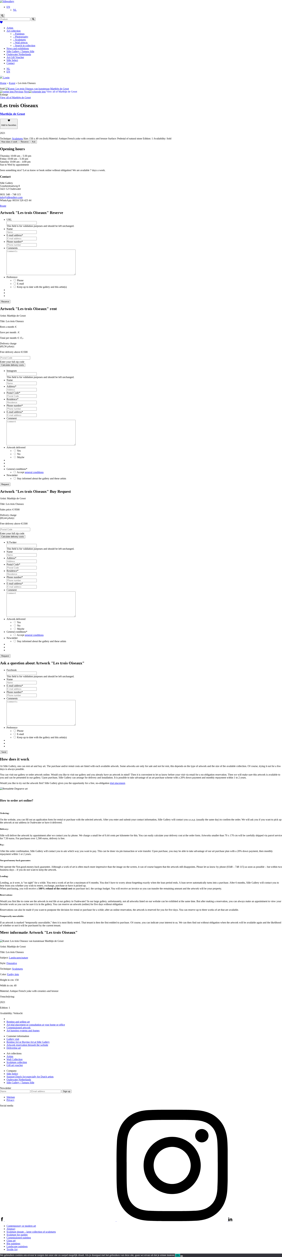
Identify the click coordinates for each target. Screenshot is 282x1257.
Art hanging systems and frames (23, 1030)
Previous (18, 91)
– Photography (20, 36)
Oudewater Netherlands (19, 54)
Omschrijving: (7, 996)
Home (3, 83)
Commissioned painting (19, 1237)
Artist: (3, 315)
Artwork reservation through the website (27, 1045)
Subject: (4, 957)
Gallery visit (13, 1039)
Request (5, 484)
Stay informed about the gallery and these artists (41, 478)
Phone (20, 280)
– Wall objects (20, 42)
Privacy (10, 1100)
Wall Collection (15, 1059)
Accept (30, 472)
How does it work (9, 142)
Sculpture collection (17, 1062)
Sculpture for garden (17, 1234)
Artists (10, 27)
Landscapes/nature (18, 957)
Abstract (11, 1228)
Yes (19, 450)
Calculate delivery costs (12, 365)
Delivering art (14, 1047)
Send (3, 752)
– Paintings (18, 33)
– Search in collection (24, 45)
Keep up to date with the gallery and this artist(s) (42, 287)
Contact (11, 63)
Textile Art (12, 1249)
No (18, 454)
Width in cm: (6, 985)
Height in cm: (7, 980)
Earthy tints (13, 974)
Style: (3, 963)
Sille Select (12, 60)
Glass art (11, 1240)
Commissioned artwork (19, 1027)
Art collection (14, 30)
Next (26, 91)
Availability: (6, 1013)
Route (3, 205)
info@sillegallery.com (11, 197)
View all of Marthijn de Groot (15, 97)
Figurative (12, 963)
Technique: (5, 968)
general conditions (34, 472)
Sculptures (17, 138)
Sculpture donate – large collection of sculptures (31, 1231)
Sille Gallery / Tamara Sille (20, 51)
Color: (3, 974)
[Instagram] (172, 1220)
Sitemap (11, 1097)
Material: (4, 991)
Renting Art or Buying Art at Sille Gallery (28, 1042)
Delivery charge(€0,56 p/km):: (8, 345)
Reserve (25, 142)
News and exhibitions (18, 48)
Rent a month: (7, 326)
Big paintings (13, 1243)
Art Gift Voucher (15, 57)
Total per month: (8, 338)
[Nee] (181, 1256)
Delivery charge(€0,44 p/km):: (8, 516)
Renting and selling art (18, 1021)
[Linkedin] (230, 1220)
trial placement (117, 783)
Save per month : (8, 332)
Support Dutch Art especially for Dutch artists (30, 1076)
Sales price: (6, 509)
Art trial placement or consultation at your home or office (36, 1024)
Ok (177, 1255)
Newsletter (5, 1088)
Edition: (4, 1007)
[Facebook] (2, 1220)
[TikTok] (60, 1220)
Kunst (12, 83)
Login (6, 77)
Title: (2, 321)
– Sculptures (19, 39)
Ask (34, 142)
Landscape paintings (17, 1246)
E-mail (20, 283)
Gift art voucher (15, 1065)
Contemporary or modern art (21, 1225)
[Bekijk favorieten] (1, 22)
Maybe (20, 457)
